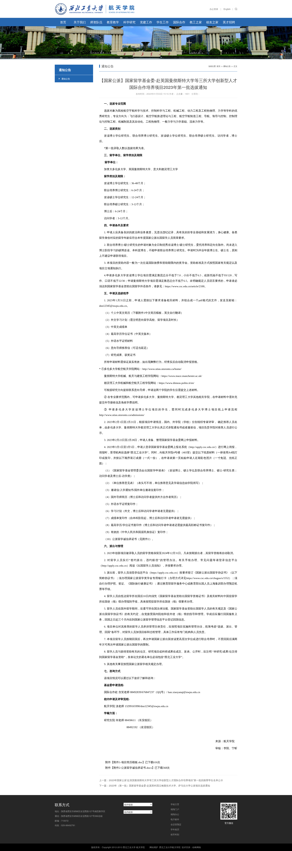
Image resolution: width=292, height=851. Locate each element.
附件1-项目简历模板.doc (127, 762)
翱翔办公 (175, 814)
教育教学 (113, 22)
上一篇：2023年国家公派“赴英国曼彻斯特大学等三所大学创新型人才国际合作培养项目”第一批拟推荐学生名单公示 (161, 780)
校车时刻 (175, 834)
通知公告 (65, 78)
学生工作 (162, 22)
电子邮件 (175, 819)
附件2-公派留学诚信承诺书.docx (132, 767)
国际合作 (179, 22)
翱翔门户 (175, 809)
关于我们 (80, 22)
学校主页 (175, 804)
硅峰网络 (196, 847)
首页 (63, 22)
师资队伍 (96, 22)
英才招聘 (229, 22)
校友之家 (212, 22)
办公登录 (214, 9)
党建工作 (146, 22)
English (227, 9)
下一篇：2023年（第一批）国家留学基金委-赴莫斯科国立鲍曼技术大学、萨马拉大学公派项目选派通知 (154, 785)
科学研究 (129, 22)
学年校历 (175, 829)
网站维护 (153, 847)
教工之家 (196, 22)
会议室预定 (176, 824)
